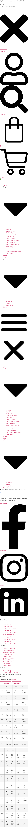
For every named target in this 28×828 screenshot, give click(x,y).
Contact (5, 307)
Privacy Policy (7, 656)
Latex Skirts (9, 253)
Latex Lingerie (10, 246)
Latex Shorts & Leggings (13, 251)
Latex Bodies (10, 236)
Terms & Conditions (9, 652)
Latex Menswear (11, 250)
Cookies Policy (7, 654)
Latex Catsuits (10, 238)
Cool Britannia (10, 231)
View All (8, 229)
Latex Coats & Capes (12, 240)
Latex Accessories (11, 235)
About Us (9, 301)
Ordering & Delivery (9, 648)
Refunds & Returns (8, 650)
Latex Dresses (10, 242)
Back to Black (10, 233)
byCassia (13, 679)
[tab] (5, 683)
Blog (4, 257)
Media (5, 255)
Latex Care (9, 305)
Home (5, 185)
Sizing (8, 303)
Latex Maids (9, 248)
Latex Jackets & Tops (12, 244)
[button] (14, 336)
